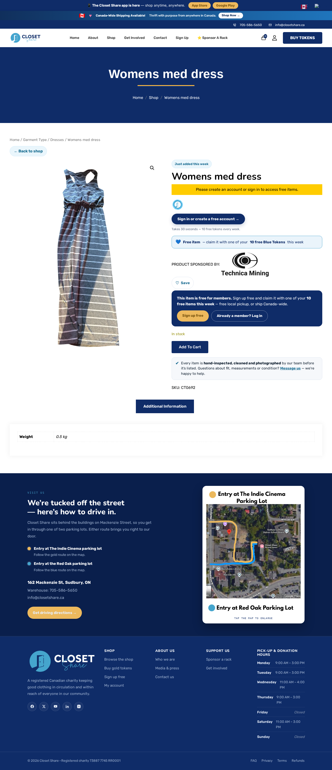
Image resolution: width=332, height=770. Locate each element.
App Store (199, 5)
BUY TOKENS (302, 37)
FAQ (254, 760)
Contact (160, 38)
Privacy (267, 760)
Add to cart (190, 347)
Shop (111, 38)
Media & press (167, 668)
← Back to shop (28, 151)
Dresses (57, 140)
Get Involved (134, 38)
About (93, 38)
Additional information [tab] (164, 406)
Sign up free (192, 315)
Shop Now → (231, 15)
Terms (282, 760)
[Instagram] (78, 706)
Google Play (225, 5)
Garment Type (35, 140)
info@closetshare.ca (290, 25)
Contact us (164, 677)
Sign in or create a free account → (208, 219)
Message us (290, 368)
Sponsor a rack (219, 659)
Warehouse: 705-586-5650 (52, 590)
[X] (43, 706)
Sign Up (182, 38)
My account (114, 685)
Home (74, 38)
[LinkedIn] (67, 706)
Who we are (165, 659)
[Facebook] (32, 706)
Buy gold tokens (118, 668)
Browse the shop (118, 659)
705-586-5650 (251, 25)
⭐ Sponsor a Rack (212, 38)
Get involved (216, 668)
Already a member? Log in (239, 316)
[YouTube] (55, 706)
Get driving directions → (55, 613)
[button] (152, 168)
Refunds (298, 760)
